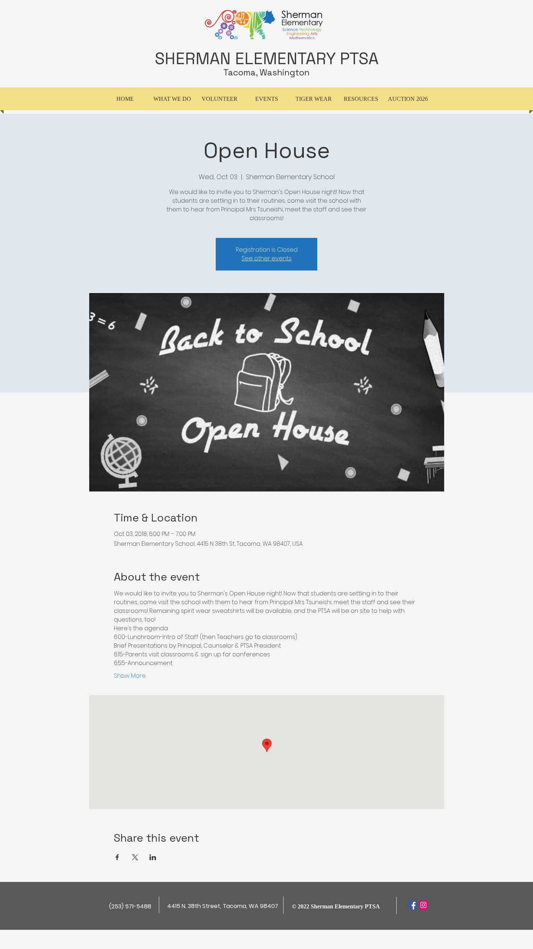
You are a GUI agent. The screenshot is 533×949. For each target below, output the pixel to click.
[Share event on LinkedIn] (152, 857)
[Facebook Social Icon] (412, 904)
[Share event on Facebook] (117, 857)
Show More (130, 676)
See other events (266, 258)
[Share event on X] (135, 857)
